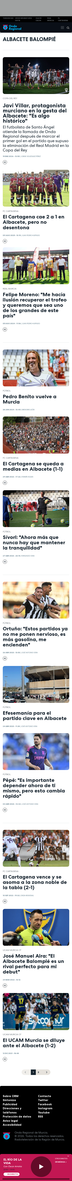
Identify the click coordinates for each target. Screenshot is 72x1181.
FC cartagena (63, 19)
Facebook (45, 1104)
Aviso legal (10, 1120)
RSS (40, 1116)
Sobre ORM (10, 1096)
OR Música (60, 1162)
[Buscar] (66, 27)
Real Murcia (50, 19)
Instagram (45, 1108)
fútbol (7, 390)
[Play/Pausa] (41, 1166)
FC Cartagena (10, 211)
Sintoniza (9, 1100)
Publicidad (10, 1104)
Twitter (43, 1100)
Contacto (44, 1096)
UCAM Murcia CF (12, 950)
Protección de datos (17, 1116)
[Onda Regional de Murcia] (12, 27)
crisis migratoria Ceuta (23, 19)
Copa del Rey (10, 98)
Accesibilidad (12, 1124)
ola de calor (39, 19)
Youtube (44, 1112)
